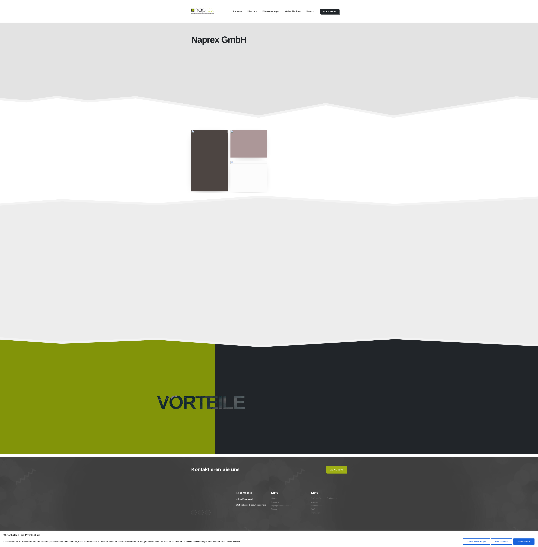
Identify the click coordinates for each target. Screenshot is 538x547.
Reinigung (275, 502)
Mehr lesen (278, 112)
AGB (313, 509)
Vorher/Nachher (293, 11)
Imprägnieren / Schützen (265, 254)
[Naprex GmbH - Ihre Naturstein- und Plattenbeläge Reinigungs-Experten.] (202, 11)
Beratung (307, 299)
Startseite (237, 11)
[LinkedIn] (208, 512)
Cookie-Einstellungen (476, 541)
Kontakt (310, 11)
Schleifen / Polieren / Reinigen (217, 254)
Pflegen (305, 254)
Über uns (252, 11)
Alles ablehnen (501, 541)
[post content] (216, 251)
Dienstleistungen (270, 11)
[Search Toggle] (345, 11)
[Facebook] (194, 512)
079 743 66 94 (329, 11)
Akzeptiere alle (523, 541)
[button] (235, 271)
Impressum (315, 513)
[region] (269, 539)
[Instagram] (201, 512)
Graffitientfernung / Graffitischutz (208, 297)
